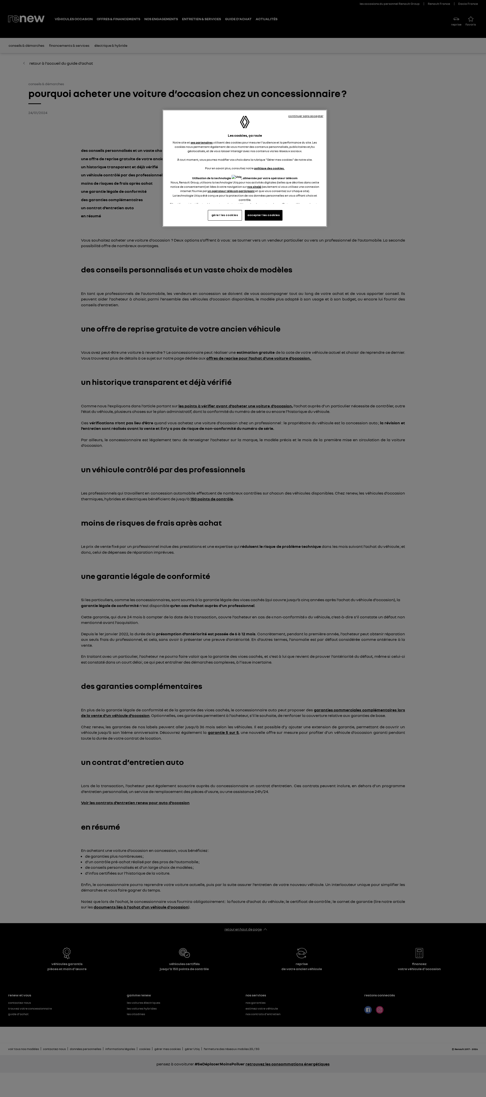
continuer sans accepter (305, 116)
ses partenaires (202, 142)
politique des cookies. (269, 168)
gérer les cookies (225, 215)
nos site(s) (254, 187)
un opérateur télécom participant (231, 191)
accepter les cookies (264, 215)
